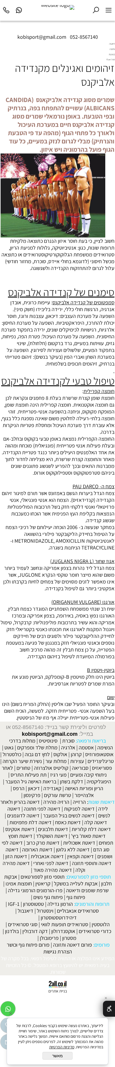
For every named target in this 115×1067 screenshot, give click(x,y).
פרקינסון (32, 795)
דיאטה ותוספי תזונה (91, 863)
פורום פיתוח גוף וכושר (28, 944)
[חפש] (96, 9)
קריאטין (42, 883)
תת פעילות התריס (29, 774)
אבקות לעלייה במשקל (76, 883)
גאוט (9, 747)
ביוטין (109, 676)
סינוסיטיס (48, 740)
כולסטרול (12, 754)
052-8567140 (84, 36)
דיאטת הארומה (37, 849)
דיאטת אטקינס (19, 829)
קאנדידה (52, 788)
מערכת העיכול (56, 336)
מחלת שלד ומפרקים (37, 747)
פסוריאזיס (102, 767)
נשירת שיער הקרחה (22, 761)
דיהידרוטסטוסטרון (59, 917)
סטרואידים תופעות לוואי (64, 924)
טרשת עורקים (57, 795)
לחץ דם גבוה (37, 754)
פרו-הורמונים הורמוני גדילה (35, 890)
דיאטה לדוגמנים (23, 815)
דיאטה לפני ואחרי (50, 863)
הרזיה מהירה (56, 801)
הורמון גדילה (60, 904)
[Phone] (6, 9)
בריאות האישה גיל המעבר (30, 781)
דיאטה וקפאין (80, 856)
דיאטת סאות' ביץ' (88, 835)
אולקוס (60, 754)
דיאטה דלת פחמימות (30, 822)
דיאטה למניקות (79, 808)
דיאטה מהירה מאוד (52, 869)
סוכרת (40, 261)
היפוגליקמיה (99, 781)
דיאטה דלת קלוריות (91, 829)
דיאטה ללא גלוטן (73, 849)
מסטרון (69, 938)
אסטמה (86, 747)
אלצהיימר (84, 795)
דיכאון (34, 788)
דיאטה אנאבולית (47, 856)
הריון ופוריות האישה (84, 788)
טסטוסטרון (33, 904)
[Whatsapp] (19, 9)
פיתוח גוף (75, 897)
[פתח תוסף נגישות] (109, 1009)
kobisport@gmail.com (50, 734)
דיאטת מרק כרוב (43, 842)
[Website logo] (57, 7)
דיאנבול (25, 910)
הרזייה (79, 801)
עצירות (77, 761)
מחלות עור (56, 761)
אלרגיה (68, 747)
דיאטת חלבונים (53, 829)
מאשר (57, 1055)
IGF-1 (13, 904)
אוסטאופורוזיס (99, 754)
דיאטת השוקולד (52, 835)
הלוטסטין (101, 924)
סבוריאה (80, 767)
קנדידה (58, 268)
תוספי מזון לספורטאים (43, 876)
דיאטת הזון (16, 856)
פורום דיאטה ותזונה (72, 944)
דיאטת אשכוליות (79, 842)
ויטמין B (73, 676)
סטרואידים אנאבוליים (78, 910)
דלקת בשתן (71, 781)
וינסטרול (45, 910)
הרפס (18, 788)
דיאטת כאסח (68, 822)
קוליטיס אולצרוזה (51, 767)
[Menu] (108, 9)
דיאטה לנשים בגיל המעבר (69, 815)
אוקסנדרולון (63, 931)
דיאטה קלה (95, 822)
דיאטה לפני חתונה (42, 808)
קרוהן (76, 754)
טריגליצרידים (101, 761)
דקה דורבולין (35, 931)
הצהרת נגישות (57, 951)
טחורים (23, 767)
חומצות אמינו (19, 883)
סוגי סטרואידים (22, 924)
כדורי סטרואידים (95, 931)
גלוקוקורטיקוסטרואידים (46, 254)
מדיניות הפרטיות (61, 1047)
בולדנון (12, 931)
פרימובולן (49, 938)
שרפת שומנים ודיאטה (87, 890)
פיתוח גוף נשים (48, 897)
